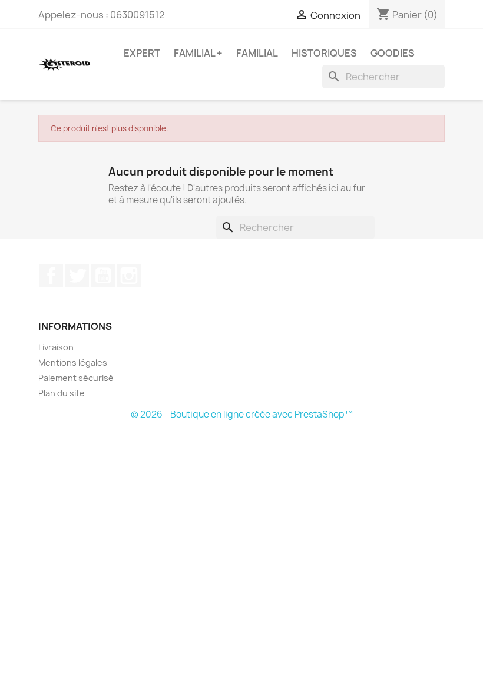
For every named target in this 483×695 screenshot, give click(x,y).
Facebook (51, 275)
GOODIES (392, 53)
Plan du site (61, 393)
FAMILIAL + (198, 53)
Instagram (129, 275)
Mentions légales (72, 362)
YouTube (103, 275)
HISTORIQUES (324, 53)
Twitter (77, 275)
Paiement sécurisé (76, 377)
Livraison (56, 347)
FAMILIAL (257, 53)
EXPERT (142, 53)
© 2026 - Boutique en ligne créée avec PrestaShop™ (242, 414)
